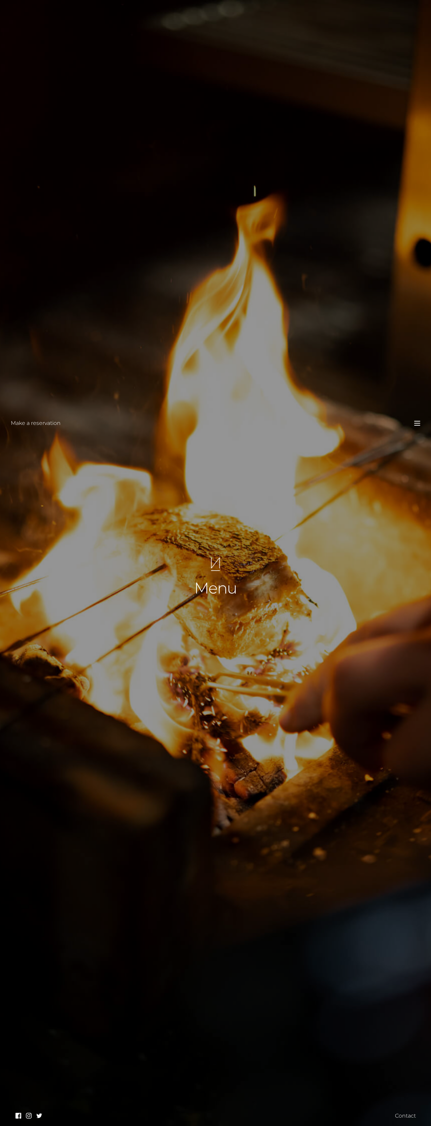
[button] (417, 423)
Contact (405, 1116)
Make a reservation (36, 423)
